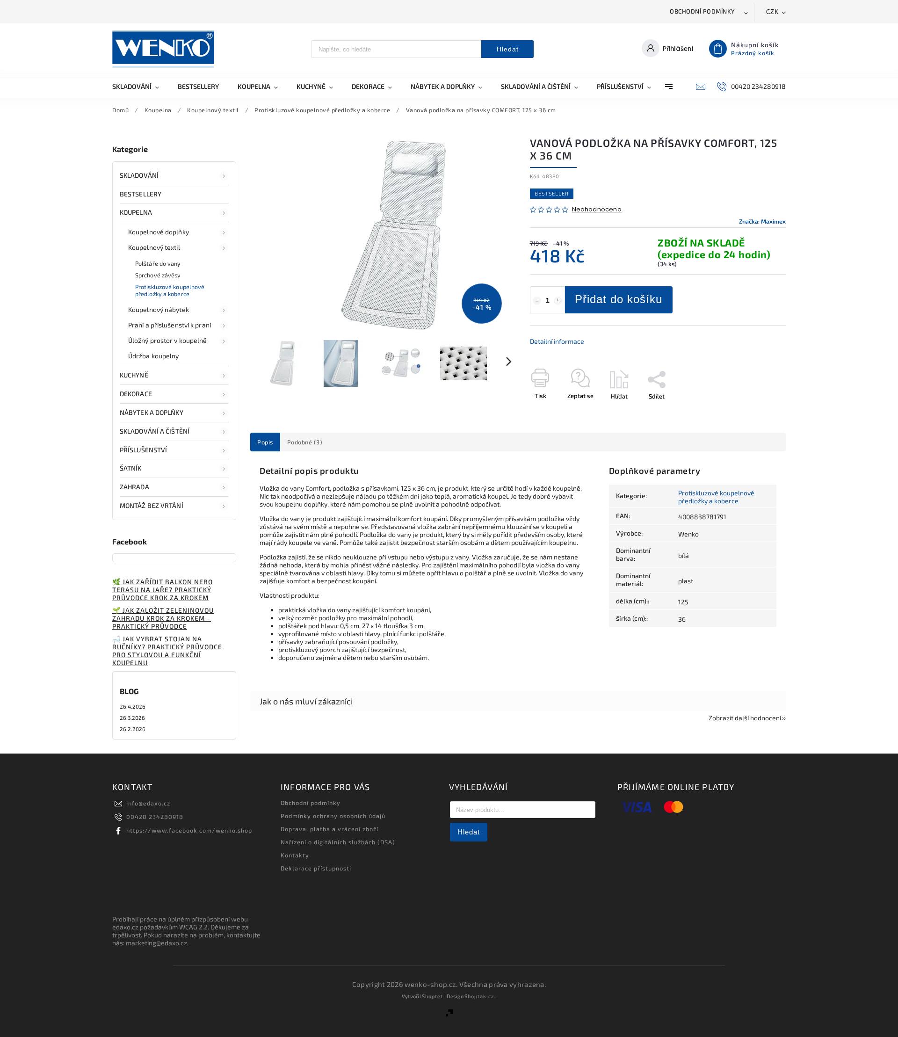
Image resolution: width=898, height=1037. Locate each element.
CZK (772, 11)
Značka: (762, 221)
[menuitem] (140, 86)
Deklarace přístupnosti (316, 868)
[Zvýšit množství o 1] (558, 301)
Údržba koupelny (153, 356)
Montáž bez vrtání (151, 505)
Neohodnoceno (597, 210)
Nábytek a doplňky (151, 412)
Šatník (131, 468)
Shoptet (432, 996)
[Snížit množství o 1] (537, 301)
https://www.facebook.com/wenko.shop (189, 830)
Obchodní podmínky (702, 11)
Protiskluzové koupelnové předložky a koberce (169, 290)
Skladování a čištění (154, 431)
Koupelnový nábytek (158, 309)
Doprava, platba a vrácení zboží (329, 829)
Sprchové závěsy (158, 275)
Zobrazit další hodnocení (745, 718)
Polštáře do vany (158, 263)
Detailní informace (557, 341)
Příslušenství (143, 450)
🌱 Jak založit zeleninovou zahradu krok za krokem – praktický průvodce (163, 618)
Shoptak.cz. (480, 996)
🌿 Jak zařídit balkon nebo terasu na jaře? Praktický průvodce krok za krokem (162, 590)
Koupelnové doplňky (158, 232)
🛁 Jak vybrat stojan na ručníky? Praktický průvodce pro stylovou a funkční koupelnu (167, 651)
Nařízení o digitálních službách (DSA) (338, 842)
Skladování (139, 175)
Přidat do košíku (618, 299)
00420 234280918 (154, 816)
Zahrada (134, 487)
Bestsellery (140, 194)
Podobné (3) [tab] (305, 442)
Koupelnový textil (154, 247)
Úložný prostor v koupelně (167, 340)
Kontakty (295, 855)
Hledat (508, 49)
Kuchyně (134, 375)
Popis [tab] (265, 442)
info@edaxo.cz (148, 803)
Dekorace (136, 394)
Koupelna (136, 212)
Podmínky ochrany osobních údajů (333, 815)
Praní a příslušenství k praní (169, 325)
